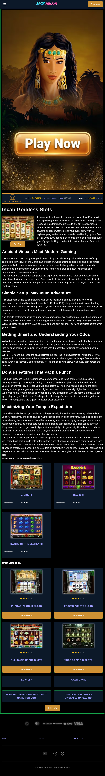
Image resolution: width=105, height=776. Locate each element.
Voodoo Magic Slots (78, 660)
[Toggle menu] (4, 4)
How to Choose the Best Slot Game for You (26, 696)
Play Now (95, 4)
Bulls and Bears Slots (26, 660)
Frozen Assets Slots (78, 606)
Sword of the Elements (26, 544)
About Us (40, 738)
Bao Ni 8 (78, 495)
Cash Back (78, 679)
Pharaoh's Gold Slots (26, 606)
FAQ (4, 738)
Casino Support (77, 738)
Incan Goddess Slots (43, 198)
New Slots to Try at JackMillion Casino (78, 696)
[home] (47, 6)
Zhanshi (26, 495)
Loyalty (26, 679)
